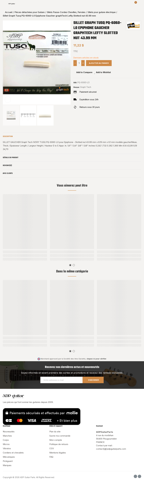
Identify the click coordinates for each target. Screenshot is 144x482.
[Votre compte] (139, 4)
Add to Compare (84, 72)
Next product (139, 14)
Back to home (135, 14)
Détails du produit (10, 157)
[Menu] (4, 4)
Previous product (132, 14)
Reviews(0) (7, 165)
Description (8, 136)
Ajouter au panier (99, 63)
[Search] (129, 3)
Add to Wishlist (103, 72)
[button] (5, 62)
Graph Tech (85, 87)
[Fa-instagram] (139, 476)
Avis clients (8, 173)
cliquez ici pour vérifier (96, 359)
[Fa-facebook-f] (135, 476)
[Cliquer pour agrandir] (8, 99)
